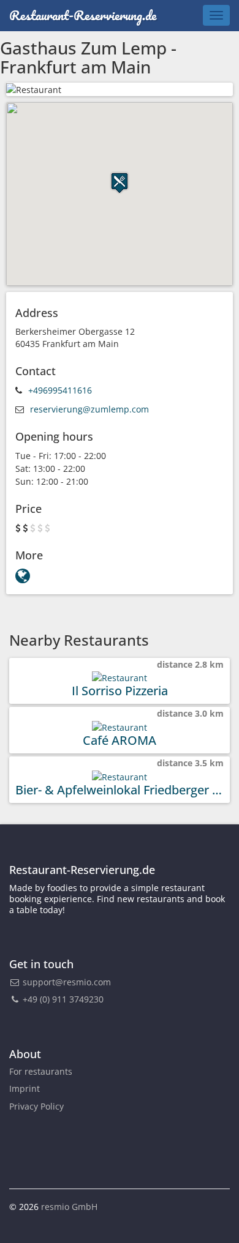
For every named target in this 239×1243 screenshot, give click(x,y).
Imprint (24, 1088)
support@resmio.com (67, 982)
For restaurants (40, 1071)
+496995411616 (60, 390)
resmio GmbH (69, 1206)
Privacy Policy (36, 1106)
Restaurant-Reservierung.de (82, 15)
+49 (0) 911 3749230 (62, 999)
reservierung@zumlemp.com (89, 409)
